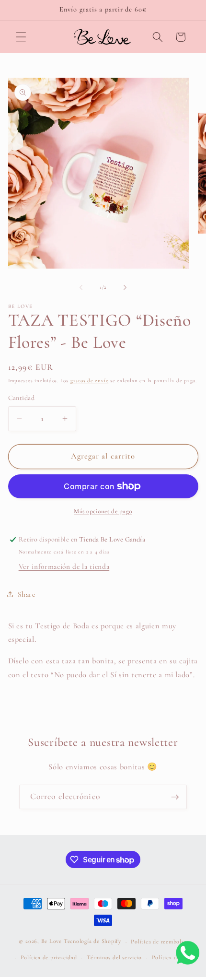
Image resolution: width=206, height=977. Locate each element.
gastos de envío (89, 380)
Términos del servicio (114, 957)
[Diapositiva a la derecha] (125, 287)
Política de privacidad (49, 957)
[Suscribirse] (174, 797)
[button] (21, 36)
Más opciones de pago (103, 511)
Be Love (51, 941)
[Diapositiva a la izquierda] (81, 287)
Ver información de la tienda (64, 566)
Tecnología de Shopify (92, 941)
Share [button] (26, 594)
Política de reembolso (159, 941)
